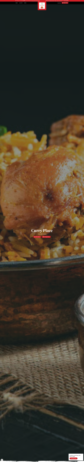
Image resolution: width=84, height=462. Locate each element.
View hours (36, 0)
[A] (2, 460)
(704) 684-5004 (66, 0)
